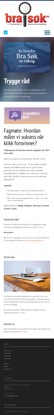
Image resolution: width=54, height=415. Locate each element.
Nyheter (6, 364)
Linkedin (6, 32)
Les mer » (41, 227)
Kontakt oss (7, 369)
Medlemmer (7, 356)
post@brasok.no (13, 396)
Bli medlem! (7, 359)
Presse (6, 366)
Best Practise (8, 351)
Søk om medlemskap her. (33, 240)
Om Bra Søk (7, 353)
